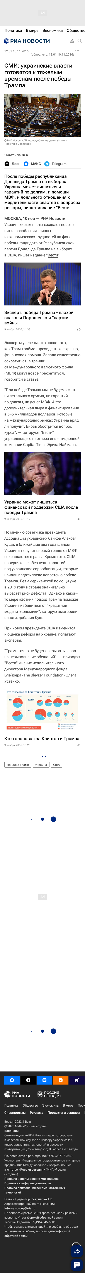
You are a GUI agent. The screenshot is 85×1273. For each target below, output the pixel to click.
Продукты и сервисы (64, 1113)
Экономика (50, 1105)
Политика (11, 1105)
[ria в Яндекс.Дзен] (28, 1080)
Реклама (36, 1113)
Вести (53, 255)
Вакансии (11, 1130)
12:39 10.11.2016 (16, 51)
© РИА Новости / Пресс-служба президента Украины (35, 140)
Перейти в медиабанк (18, 143)
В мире (68, 1105)
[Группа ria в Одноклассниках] (60, 1080)
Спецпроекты (15, 1113)
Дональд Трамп (18, 764)
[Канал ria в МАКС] (12, 1080)
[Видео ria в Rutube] (77, 1080)
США (56, 764)
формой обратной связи (45, 1217)
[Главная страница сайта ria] (26, 41)
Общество (30, 1105)
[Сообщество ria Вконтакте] (44, 1080)
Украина (41, 764)
